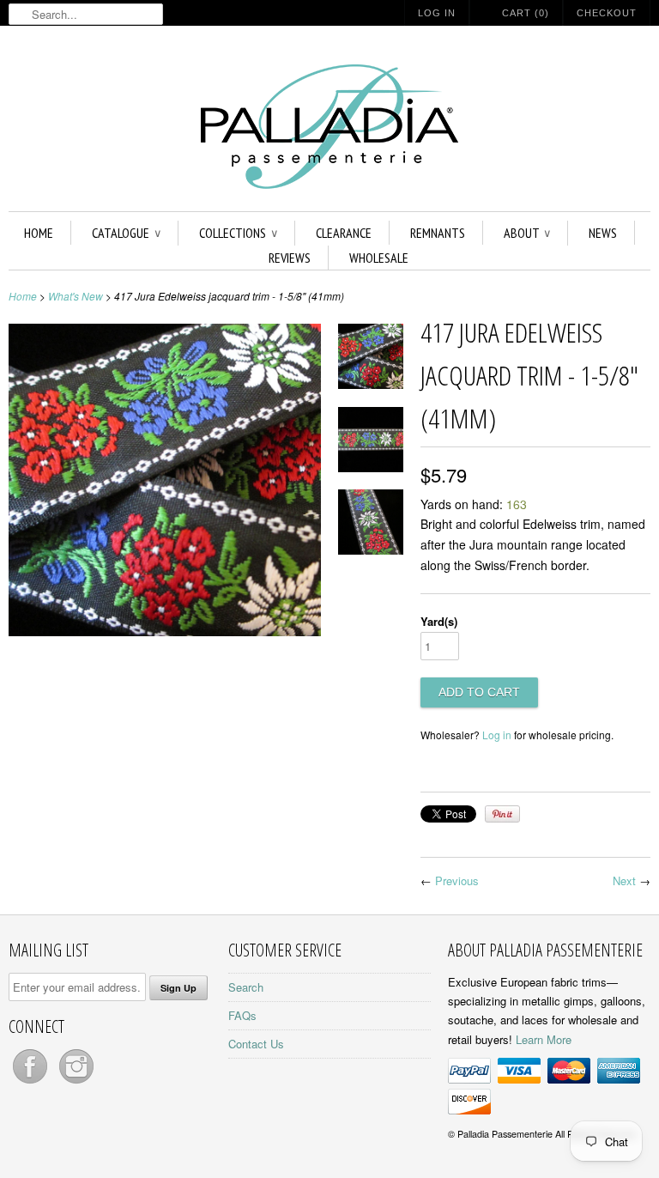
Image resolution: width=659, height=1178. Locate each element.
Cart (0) (525, 13)
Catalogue (126, 232)
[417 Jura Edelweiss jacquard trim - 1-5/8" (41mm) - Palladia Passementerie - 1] (165, 631)
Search (245, 987)
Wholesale (378, 257)
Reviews (290, 257)
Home (38, 232)
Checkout (607, 13)
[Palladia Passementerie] (329, 129)
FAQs (242, 1015)
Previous (457, 880)
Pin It (502, 814)
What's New (75, 295)
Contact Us (256, 1043)
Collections (238, 232)
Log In (437, 13)
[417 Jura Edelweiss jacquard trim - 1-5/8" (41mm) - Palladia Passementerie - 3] (370, 525)
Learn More (543, 1039)
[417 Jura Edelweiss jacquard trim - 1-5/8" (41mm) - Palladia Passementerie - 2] (370, 442)
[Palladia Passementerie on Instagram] (76, 1083)
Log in (496, 734)
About (527, 232)
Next (624, 880)
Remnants (437, 232)
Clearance (344, 232)
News (603, 232)
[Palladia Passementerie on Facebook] (32, 1083)
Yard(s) (438, 621)
